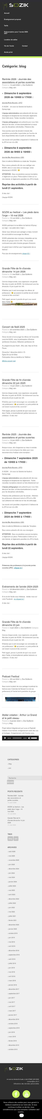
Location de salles (10, 39)
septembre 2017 (14, 993)
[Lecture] (5, 738)
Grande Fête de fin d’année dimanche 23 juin (16, 623)
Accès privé (8, 52)
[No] (39, 1109)
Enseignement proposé (12, 19)
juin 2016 (12, 1032)
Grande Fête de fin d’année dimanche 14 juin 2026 (16, 270)
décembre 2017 (14, 989)
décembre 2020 (14, 924)
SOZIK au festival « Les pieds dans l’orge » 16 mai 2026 (20, 213)
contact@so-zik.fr (33, 1081)
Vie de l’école (9, 46)
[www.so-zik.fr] (15, 6)
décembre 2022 (14, 899)
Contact (25, 46)
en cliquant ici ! (19, 599)
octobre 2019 (13, 933)
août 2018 (12, 959)
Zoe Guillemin (28, 85)
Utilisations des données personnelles (26, 1083)
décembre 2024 (14, 869)
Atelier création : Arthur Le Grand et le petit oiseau (19, 716)
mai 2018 (12, 972)
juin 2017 (12, 998)
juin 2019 (12, 937)
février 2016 (13, 1041)
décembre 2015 (14, 1045)
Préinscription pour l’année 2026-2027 (16, 32)
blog (10, 87)
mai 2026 (12, 856)
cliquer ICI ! (26, 253)
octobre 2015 (13, 1049)
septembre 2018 (14, 955)
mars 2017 (12, 1011)
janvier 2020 (13, 929)
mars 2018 (12, 980)
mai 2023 (12, 890)
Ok (22, 1115)
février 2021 (13, 920)
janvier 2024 (13, 881)
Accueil (6, 13)
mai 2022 (12, 912)
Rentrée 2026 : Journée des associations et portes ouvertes (18, 80)
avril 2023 (12, 894)
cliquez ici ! (18, 568)
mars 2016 (12, 1036)
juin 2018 (12, 968)
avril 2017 (12, 1006)
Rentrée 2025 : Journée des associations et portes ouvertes (18, 436)
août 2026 (12, 851)
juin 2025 (12, 864)
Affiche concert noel (9, 361)
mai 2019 (12, 942)
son (14, 87)
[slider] (34, 738)
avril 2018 (12, 976)
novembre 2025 (14, 860)
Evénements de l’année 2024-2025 (20, 586)
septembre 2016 (14, 1028)
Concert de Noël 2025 (13, 326)
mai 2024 (12, 877)
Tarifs (6, 25)
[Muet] (29, 738)
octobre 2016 (13, 1023)
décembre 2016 (14, 1019)
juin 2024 (12, 873)
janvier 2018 (13, 985)
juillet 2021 (12, 916)
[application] (20, 738)
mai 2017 (12, 1002)
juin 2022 (12, 907)
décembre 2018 (14, 950)
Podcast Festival (10, 676)
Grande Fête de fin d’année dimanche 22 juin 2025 (16, 381)
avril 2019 (12, 946)
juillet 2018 (12, 963)
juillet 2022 (12, 903)
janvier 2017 (13, 1015)
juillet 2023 (12, 886)
